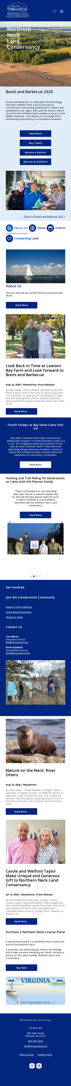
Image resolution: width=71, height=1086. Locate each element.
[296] (35, 209)
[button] (10, 523)
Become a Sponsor (35, 152)
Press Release (46, 384)
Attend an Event (14, 617)
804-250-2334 (35, 1041)
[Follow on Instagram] (39, 1065)
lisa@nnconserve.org (17, 642)
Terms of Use (26, 1054)
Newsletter (30, 384)
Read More (35, 133)
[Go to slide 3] (37, 576)
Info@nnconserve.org (35, 1046)
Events (60, 228)
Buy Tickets (35, 143)
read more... (21, 411)
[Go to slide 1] (31, 576)
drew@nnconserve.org (18, 653)
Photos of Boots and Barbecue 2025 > (44, 216)
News (41, 228)
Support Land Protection (19, 607)
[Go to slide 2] (34, 576)
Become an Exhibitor (36, 161)
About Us (21, 228)
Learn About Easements (19, 612)
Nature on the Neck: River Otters (30, 773)
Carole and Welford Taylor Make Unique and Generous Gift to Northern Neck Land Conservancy (33, 877)
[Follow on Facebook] (32, 1065)
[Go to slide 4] (40, 576)
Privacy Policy (44, 1054)
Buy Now (22, 967)
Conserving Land (26, 238)
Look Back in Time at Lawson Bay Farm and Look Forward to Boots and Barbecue (35, 370)
